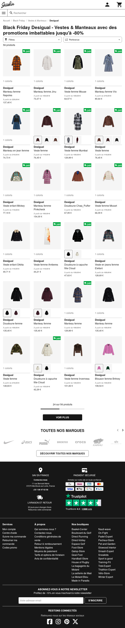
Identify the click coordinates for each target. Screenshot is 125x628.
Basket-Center (79, 529)
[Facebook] (50, 622)
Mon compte (9, 529)
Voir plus (62, 417)
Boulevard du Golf (81, 533)
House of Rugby (80, 562)
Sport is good (105, 558)
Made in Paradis (80, 580)
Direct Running (80, 536)
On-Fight (103, 533)
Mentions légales (43, 547)
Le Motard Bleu (80, 577)
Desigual (8, 88)
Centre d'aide (9, 533)
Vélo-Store (104, 573)
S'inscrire (95, 600)
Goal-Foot (77, 555)
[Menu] (3, 13)
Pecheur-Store (106, 540)
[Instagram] (58, 622)
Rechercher (20, 13)
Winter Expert (105, 577)
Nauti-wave (104, 529)
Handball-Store (80, 558)
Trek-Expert (104, 566)
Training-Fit (104, 562)
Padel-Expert (105, 536)
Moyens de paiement (45, 551)
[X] (75, 622)
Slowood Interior (107, 547)
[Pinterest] (67, 622)
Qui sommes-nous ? (45, 529)
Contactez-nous (40, 480)
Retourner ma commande (9, 542)
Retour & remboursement (48, 544)
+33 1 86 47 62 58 (40, 489)
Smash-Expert (106, 551)
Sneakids (103, 555)
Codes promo (9, 547)
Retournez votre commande (39, 509)
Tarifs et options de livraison (49, 555)
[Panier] (119, 5)
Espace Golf (78, 544)
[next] (123, 430)
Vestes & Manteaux (37, 20)
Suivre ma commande (14, 536)
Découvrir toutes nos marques (62, 453)
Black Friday (19, 20)
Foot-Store (77, 547)
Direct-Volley (78, 540)
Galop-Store (78, 551)
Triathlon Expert (106, 569)
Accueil (6, 20)
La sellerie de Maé (82, 573)
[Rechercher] (11, 12)
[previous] (118, 430)
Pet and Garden (106, 544)
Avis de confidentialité (46, 558)
